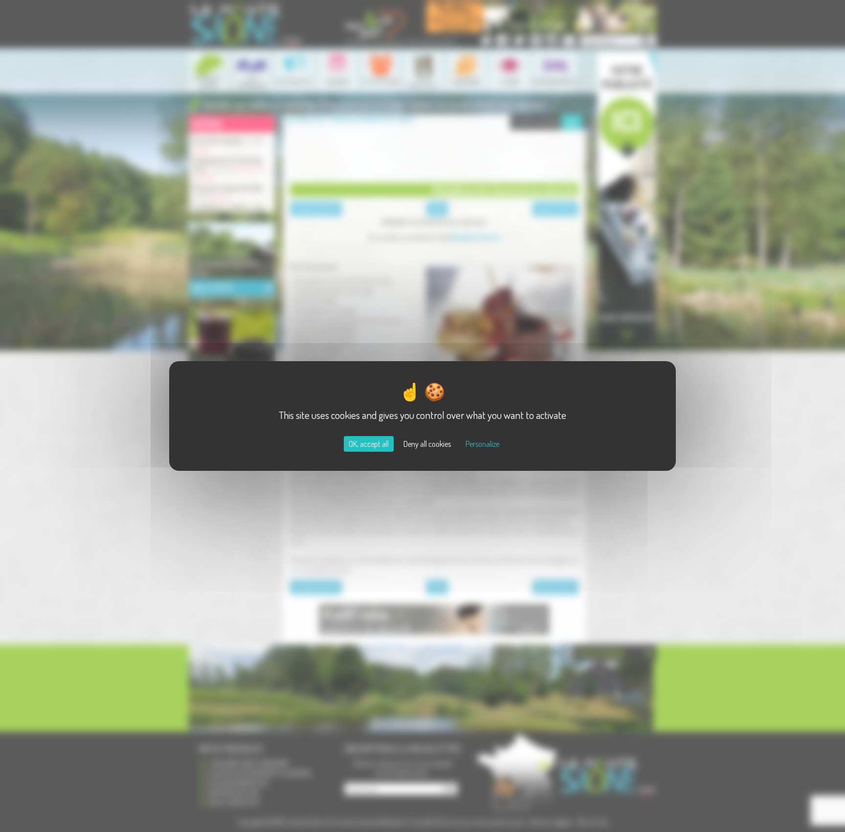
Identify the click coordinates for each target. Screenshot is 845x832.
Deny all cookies (427, 444)
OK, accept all (369, 444)
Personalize (482, 444)
